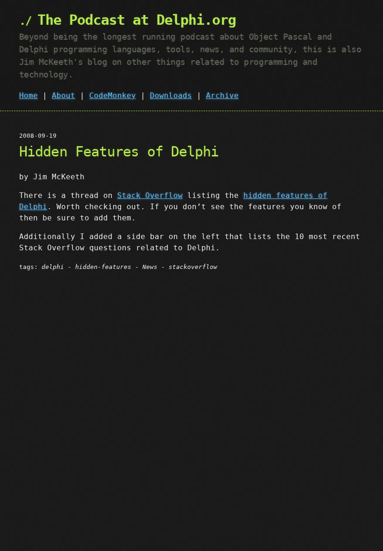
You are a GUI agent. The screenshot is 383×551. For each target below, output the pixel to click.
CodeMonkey (112, 95)
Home (28, 95)
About (63, 95)
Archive (222, 95)
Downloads (171, 95)
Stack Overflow (150, 195)
